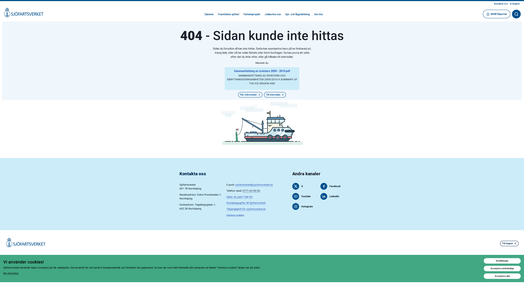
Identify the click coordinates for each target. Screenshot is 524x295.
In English (515, 3)
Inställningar (502, 260)
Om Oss (318, 14)
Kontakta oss (501, 3)
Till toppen (507, 243)
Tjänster (209, 14)
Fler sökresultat (248, 94)
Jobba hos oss (273, 14)
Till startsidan (273, 94)
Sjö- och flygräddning (297, 14)
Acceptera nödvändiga (502, 268)
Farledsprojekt (252, 14)
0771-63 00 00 (251, 190)
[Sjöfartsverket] (22, 14)
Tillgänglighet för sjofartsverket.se (246, 209)
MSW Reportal (499, 14)
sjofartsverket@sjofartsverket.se (254, 184)
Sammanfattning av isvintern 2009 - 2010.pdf (262, 71)
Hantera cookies (235, 215)
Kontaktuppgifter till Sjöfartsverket (246, 202)
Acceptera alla (502, 276)
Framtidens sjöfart (228, 14)
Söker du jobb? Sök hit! (239, 196)
